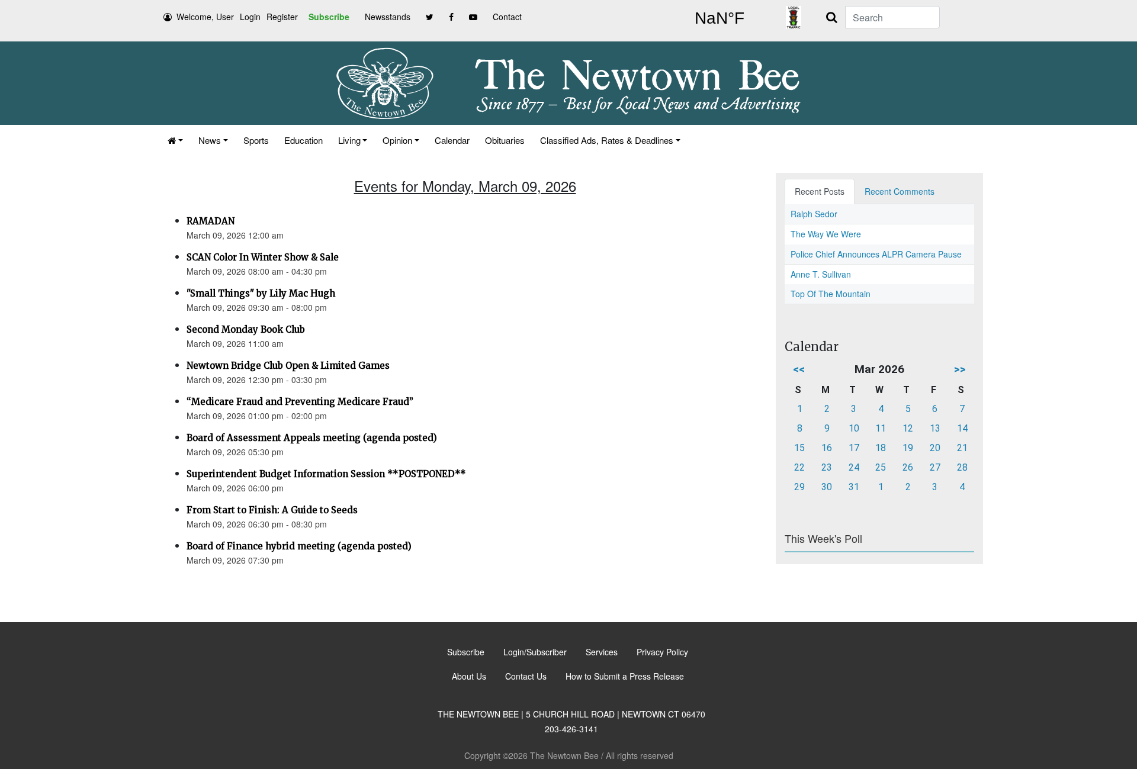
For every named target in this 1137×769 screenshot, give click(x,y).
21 (962, 447)
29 (799, 487)
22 (799, 467)
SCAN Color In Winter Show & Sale (263, 257)
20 (935, 447)
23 (826, 467)
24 (854, 467)
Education (303, 140)
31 (854, 487)
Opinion (397, 140)
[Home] (175, 140)
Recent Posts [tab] (819, 191)
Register (282, 16)
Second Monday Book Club (246, 329)
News (209, 140)
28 (962, 467)
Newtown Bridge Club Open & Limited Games (288, 365)
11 (880, 428)
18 (880, 447)
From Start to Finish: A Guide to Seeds (272, 510)
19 (907, 447)
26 (907, 467)
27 (935, 467)
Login (250, 16)
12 (907, 428)
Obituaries (505, 140)
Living (349, 140)
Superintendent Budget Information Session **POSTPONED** (326, 474)
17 (854, 447)
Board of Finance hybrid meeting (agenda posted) (299, 546)
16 (826, 447)
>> (960, 369)
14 (962, 428)
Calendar (452, 140)
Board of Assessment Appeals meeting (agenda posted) (312, 437)
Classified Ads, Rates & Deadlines (606, 140)
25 (880, 467)
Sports (256, 140)
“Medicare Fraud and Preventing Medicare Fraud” (300, 401)
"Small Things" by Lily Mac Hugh (261, 293)
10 (854, 428)
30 (826, 487)
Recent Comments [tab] (899, 191)
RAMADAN (211, 221)
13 (935, 428)
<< (799, 369)
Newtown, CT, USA (719, 18)
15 (799, 447)
